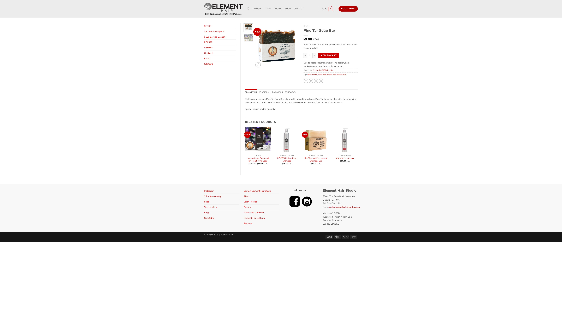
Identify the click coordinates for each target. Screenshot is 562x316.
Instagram (209, 190)
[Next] (294, 45)
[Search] (248, 9)
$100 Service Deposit (214, 36)
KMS (206, 58)
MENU (268, 8)
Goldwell (208, 53)
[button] (327, 9)
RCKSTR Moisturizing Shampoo (286, 159)
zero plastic (327, 74)
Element (208, 47)
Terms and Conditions (254, 212)
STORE (207, 26)
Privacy (247, 207)
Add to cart (328, 55)
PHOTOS (278, 8)
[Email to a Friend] (316, 81)
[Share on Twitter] (311, 81)
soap (320, 74)
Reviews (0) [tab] (290, 92)
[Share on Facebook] (306, 81)
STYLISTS (257, 8)
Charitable (209, 218)
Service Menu (210, 207)
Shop (206, 201)
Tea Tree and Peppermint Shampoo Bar (316, 159)
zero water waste (339, 74)
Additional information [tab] (271, 92)
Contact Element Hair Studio (257, 190)
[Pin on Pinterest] (321, 81)
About (247, 196)
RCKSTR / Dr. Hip (326, 70)
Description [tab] (251, 92)
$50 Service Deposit (214, 31)
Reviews (248, 223)
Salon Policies (250, 201)
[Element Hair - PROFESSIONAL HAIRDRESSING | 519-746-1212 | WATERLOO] (223, 9)
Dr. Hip (307, 26)
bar (309, 74)
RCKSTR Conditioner (345, 158)
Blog (206, 212)
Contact (298, 8)
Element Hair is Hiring (254, 218)
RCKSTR (208, 42)
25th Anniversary (212, 196)
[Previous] (259, 45)
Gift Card (208, 63)
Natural (314, 74)
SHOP (288, 8)
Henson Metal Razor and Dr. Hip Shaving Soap (258, 159)
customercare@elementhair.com (344, 207)
